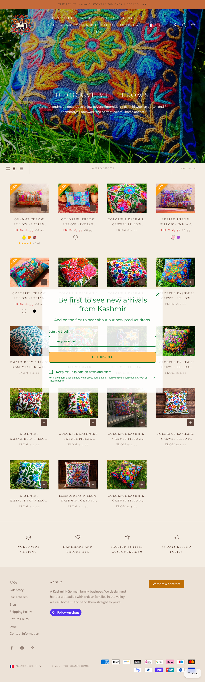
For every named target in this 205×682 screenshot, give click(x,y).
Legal (13, 626)
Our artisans (19, 597)
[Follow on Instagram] (22, 648)
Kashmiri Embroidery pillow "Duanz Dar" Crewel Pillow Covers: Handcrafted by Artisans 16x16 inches (29, 436)
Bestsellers (63, 18)
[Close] (158, 294)
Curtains (110, 18)
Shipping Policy (21, 612)
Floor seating (57, 25)
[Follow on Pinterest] (32, 648)
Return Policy (19, 619)
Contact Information (24, 633)
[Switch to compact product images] (21, 168)
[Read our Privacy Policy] (153, 378)
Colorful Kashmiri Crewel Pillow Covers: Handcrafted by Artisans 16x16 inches (127, 222)
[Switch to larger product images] (8, 168)
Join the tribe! (58, 331)
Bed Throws (129, 25)
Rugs (127, 18)
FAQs (13, 582)
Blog (13, 604)
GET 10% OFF (102, 357)
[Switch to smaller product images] (14, 168)
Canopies (88, 18)
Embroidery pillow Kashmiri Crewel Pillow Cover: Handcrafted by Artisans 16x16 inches (29, 365)
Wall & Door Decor (94, 25)
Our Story (91, 32)
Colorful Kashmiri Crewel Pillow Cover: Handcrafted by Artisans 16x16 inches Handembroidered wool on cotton (78, 436)
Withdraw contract (166, 584)
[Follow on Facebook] (12, 648)
